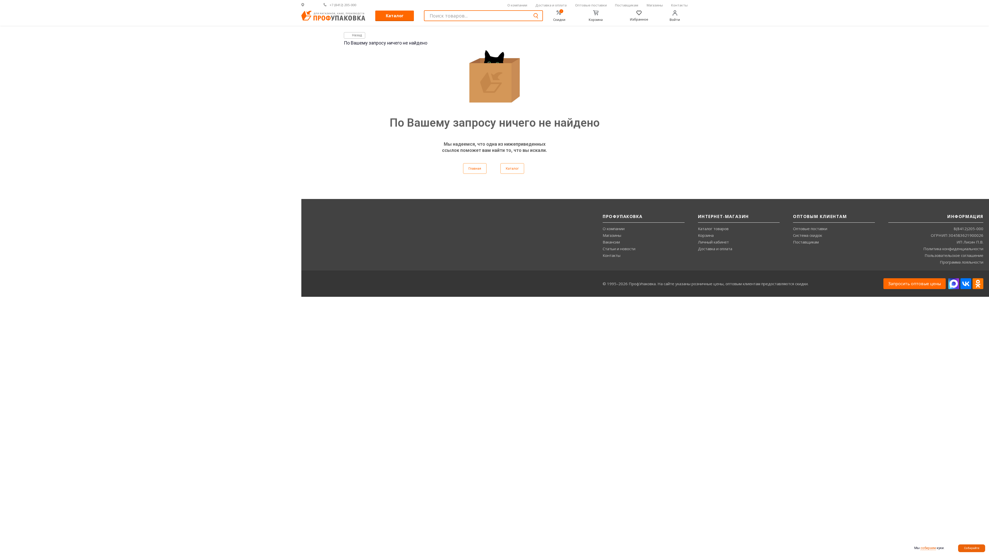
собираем (928, 548)
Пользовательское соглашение (954, 255)
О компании (517, 5)
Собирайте (971, 548)
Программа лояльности (961, 262)
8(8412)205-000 (968, 228)
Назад (356, 35)
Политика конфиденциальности (953, 248)
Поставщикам (626, 5)
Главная (474, 168)
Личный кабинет (713, 242)
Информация (965, 216)
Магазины (655, 5)
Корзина (706, 235)
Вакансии (611, 242)
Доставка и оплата (551, 5)
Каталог (395, 16)
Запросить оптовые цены (914, 283)
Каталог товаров (713, 228)
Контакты (679, 5)
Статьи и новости (619, 248)
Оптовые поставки (591, 5)
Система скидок (807, 235)
